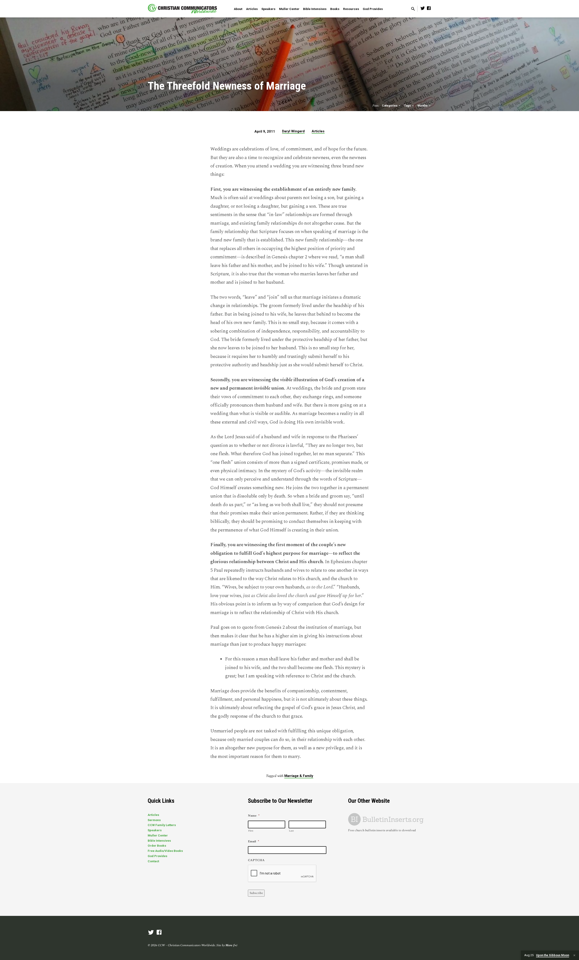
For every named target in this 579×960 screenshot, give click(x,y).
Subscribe (256, 893)
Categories (390, 105)
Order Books (157, 845)
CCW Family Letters (162, 825)
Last (291, 831)
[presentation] (282, 873)
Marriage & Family (298, 776)
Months (423, 105)
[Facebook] (428, 8)
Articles (252, 9)
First (250, 831)
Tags (407, 105)
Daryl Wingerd (293, 131)
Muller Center (289, 9)
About (238, 9)
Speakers (268, 9)
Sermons (154, 820)
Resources (351, 9)
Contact (153, 861)
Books (334, 9)
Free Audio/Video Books (165, 851)
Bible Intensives (315, 9)
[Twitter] (422, 8)
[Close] (574, 955)
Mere (228, 945)
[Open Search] (413, 9)
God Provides (373, 9)
